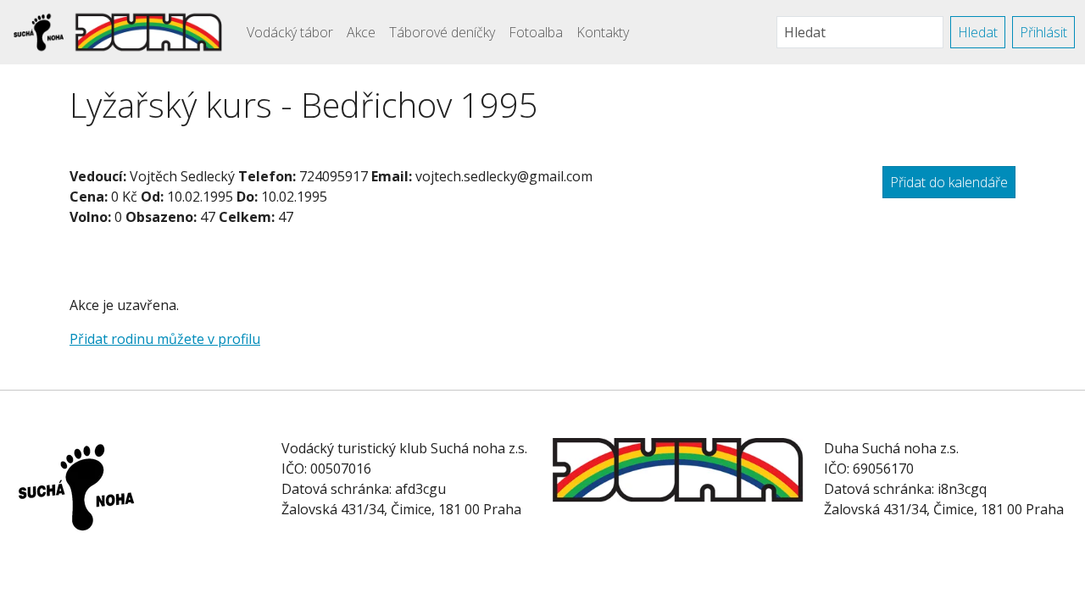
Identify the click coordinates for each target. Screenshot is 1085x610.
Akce (361, 32)
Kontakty (602, 32)
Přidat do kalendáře (949, 182)
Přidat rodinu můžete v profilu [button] (165, 339)
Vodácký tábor (290, 32)
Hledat (978, 32)
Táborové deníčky (442, 32)
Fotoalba (536, 32)
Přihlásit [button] (1043, 32)
